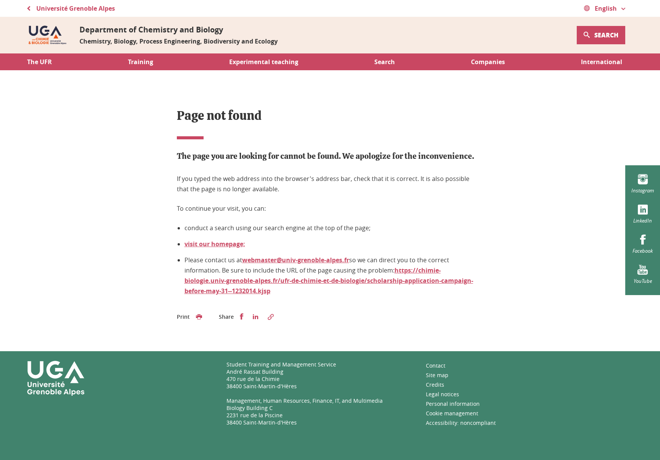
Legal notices (442, 394)
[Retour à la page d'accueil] (47, 35)
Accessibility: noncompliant (461, 422)
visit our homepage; (214, 244)
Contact (435, 365)
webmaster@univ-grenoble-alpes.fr (295, 260)
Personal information (453, 403)
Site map (437, 375)
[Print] (199, 317)
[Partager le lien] (270, 317)
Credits (435, 384)
